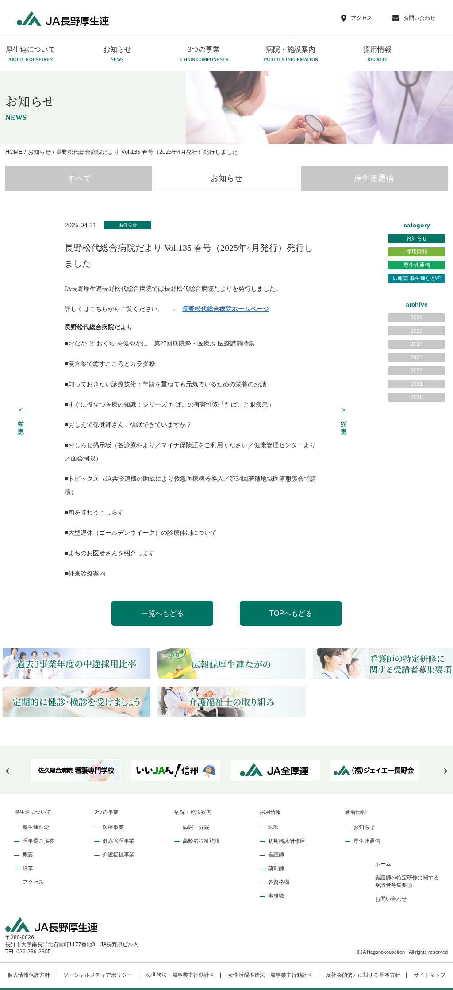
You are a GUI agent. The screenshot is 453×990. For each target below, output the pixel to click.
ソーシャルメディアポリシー (97, 975)
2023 (417, 357)
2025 (417, 331)
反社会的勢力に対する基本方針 (363, 975)
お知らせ (117, 54)
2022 (417, 371)
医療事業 (113, 827)
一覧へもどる (162, 613)
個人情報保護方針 (29, 975)
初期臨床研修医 (286, 841)
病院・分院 (196, 827)
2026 (417, 318)
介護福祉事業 (118, 855)
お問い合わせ (391, 899)
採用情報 (377, 54)
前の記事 (21, 415)
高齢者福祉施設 (201, 841)
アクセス (33, 882)
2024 (417, 344)
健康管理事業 (118, 841)
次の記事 (343, 415)
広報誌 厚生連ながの (416, 278)
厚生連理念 (36, 827)
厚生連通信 (374, 178)
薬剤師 (276, 868)
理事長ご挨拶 (38, 841)
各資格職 (278, 882)
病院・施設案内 (290, 54)
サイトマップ (429, 975)
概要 (28, 855)
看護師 (276, 855)
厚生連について (32, 812)
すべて (79, 178)
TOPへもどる (290, 613)
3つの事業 (204, 54)
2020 (417, 397)
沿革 (28, 868)
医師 (273, 827)
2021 (417, 384)
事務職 (276, 896)
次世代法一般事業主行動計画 (180, 975)
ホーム (383, 864)
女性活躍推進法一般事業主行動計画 (270, 975)
